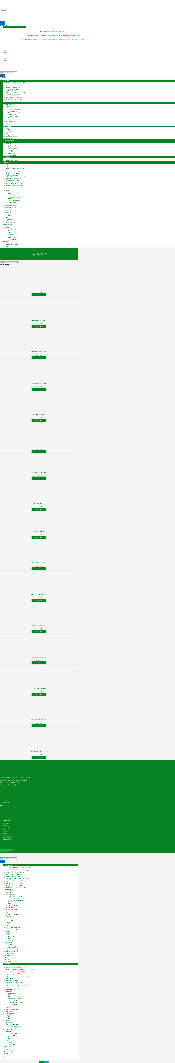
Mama (8, 152)
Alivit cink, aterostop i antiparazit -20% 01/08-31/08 (18, 85)
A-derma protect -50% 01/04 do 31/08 (15, 84)
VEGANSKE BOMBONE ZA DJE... (39, 751)
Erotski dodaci (10, 124)
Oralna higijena (10, 119)
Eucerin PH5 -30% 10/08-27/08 (14, 94)
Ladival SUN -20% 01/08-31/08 (14, 97)
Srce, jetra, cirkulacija (15, 109)
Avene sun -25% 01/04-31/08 (13, 89)
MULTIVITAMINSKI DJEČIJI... (39, 594)
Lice (11, 130)
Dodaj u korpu (39, 295)
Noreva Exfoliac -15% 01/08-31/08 (14, 99)
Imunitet (9, 106)
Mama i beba (6, 142)
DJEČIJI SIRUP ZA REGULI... (39, 472)
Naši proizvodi (6, 162)
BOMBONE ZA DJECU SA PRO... (39, 289)
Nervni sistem (13, 118)
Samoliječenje (10, 107)
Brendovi (5, 47)
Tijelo (11, 131)
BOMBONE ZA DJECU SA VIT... (39, 320)
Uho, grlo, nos (13, 114)
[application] (8, 80)
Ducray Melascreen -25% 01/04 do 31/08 (16, 92)
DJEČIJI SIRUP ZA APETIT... (39, 383)
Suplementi (9, 135)
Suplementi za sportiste (12, 160)
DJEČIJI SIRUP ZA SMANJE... (39, 503)
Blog (4, 48)
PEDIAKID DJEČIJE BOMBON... (39, 625)
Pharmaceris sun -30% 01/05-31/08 (15, 101)
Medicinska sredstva (12, 121)
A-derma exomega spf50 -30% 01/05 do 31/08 (17, 82)
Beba (8, 143)
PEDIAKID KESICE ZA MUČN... (39, 657)
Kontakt (4, 52)
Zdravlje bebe (13, 145)
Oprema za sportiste (11, 159)
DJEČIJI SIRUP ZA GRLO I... (39, 414)
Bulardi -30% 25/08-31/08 (12, 91)
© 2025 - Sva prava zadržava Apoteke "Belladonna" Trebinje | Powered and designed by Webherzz (31, 847)
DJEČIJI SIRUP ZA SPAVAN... (39, 531)
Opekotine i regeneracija (12, 138)
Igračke (11, 150)
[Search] (2, 23)
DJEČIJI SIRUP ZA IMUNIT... (39, 446)
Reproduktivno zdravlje (15, 113)
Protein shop (6, 157)
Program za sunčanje (12, 123)
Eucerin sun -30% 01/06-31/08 (13, 96)
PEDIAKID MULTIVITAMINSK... (39, 688)
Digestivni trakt (13, 111)
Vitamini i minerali (11, 104)
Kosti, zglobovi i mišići (15, 116)
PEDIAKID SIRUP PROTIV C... (39, 720)
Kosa (8, 133)
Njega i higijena (7, 126)
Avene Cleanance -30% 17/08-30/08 (15, 87)
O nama (4, 50)
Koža (8, 128)
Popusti (5, 80)
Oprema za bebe (13, 148)
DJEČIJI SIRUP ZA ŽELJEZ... (39, 563)
